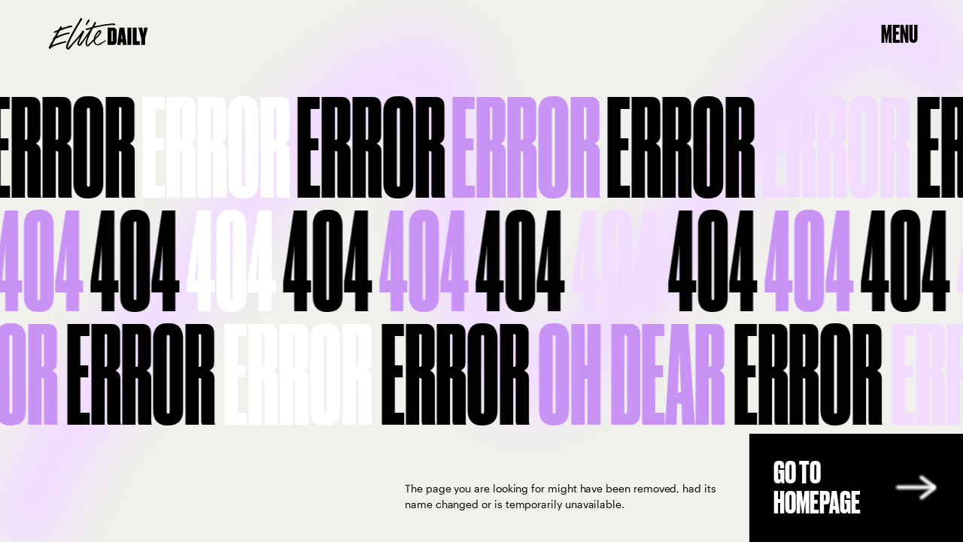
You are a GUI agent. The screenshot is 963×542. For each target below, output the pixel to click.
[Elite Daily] (98, 34)
